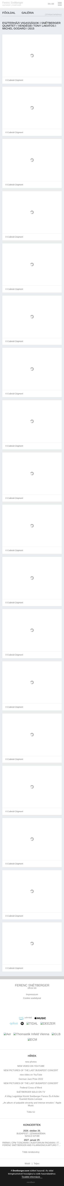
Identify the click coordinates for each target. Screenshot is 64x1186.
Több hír (31, 1112)
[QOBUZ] (14, 1023)
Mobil (27, 1163)
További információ (31, 1177)
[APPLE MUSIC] (40, 1017)
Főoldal (8, 12)
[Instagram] (47, 1007)
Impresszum (32, 994)
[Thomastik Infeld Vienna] (31, 1034)
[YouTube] (33, 1007)
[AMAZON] (25, 1017)
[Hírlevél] (26, 1007)
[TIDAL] (32, 1023)
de (53, 4)
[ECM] (32, 1040)
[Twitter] (40, 1007)
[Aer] (7, 1034)
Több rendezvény (31, 1152)
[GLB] (56, 1034)
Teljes (36, 1163)
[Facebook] (18, 1007)
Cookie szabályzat (32, 998)
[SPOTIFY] (22, 1023)
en (49, 4)
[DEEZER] (48, 1023)
